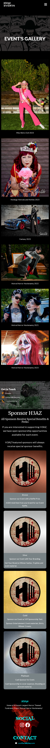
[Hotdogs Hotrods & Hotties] (25, 196)
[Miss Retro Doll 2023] (25, 129)
